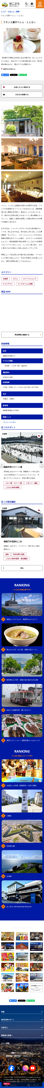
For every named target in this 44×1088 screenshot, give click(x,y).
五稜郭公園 (11, 846)
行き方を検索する (22, 94)
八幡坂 (9, 816)
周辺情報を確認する (22, 335)
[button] (2, 464)
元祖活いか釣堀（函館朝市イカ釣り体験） (22, 785)
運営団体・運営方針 (13, 1056)
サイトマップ (28, 1056)
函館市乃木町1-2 (9, 69)
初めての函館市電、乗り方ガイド (19, 710)
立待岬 (9, 876)
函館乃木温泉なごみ (13, 541)
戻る (22, 568)
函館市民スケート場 (13, 467)
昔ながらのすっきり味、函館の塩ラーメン (22, 649)
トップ (3, 11)
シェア (5, 75)
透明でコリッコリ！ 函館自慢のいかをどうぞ (23, 740)
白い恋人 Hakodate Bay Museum (19, 906)
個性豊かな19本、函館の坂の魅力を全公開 (22, 680)
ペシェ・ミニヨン (9, 422)
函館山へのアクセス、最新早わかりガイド (22, 619)
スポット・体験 (13, 11)
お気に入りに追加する (22, 87)
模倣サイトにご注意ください (22, 1053)
